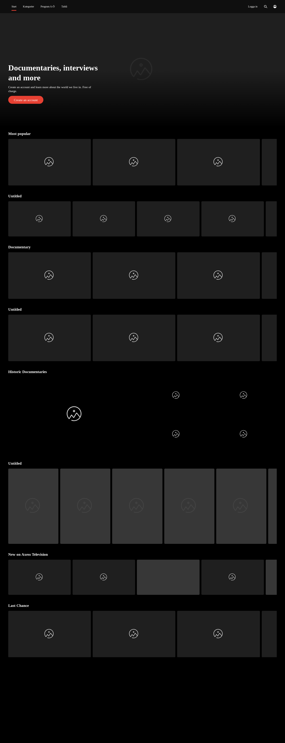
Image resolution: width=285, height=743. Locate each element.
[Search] (265, 6)
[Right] (273, 162)
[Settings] (274, 6)
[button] (142, 70)
